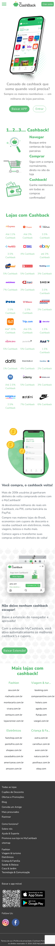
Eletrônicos (8, 857)
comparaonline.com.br (42, 696)
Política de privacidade (23, 941)
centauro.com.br (13, 714)
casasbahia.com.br (13, 756)
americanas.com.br (14, 762)
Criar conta (48, 4)
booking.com (41, 690)
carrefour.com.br (41, 744)
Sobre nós (7, 828)
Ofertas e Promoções (13, 797)
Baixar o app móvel (12, 883)
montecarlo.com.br (14, 702)
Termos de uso (6, 941)
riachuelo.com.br (13, 696)
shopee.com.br (14, 750)
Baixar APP (19, 109)
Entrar (39, 109)
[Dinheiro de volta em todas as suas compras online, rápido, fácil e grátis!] (24, 4)
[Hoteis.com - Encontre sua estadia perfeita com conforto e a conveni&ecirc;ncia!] (45, 377)
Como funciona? (10, 824)
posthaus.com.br (41, 762)
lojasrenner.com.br (14, 721)
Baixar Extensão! (14, 651)
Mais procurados (10, 812)
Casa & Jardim (9, 868)
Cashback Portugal (40, 941)
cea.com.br (13, 690)
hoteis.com (41, 702)
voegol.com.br (41, 721)
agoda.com (41, 708)
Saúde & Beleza (10, 864)
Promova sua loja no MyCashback (19, 838)
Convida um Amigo (12, 807)
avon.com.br (41, 750)
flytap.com (41, 714)
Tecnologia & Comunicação (16, 872)
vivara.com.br (14, 708)
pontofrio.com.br (13, 744)
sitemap (6, 843)
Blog (4, 802)
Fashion (6, 849)
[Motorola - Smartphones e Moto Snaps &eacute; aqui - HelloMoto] (10, 377)
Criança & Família (11, 861)
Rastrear (6, 816)
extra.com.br (41, 738)
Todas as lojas (9, 787)
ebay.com (41, 768)
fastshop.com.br (13, 738)
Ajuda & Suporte (10, 833)
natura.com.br (41, 756)
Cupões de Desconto (13, 792)
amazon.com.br (14, 768)
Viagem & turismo (11, 853)
